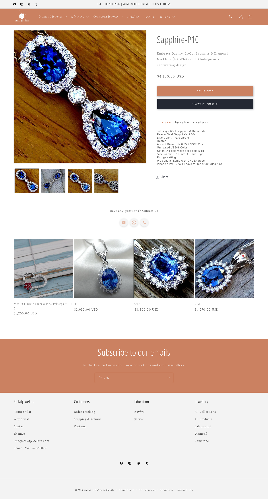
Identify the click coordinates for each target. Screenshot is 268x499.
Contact (19, 426)
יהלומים (139, 412)
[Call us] (144, 222)
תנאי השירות (166, 490)
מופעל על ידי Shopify (103, 490)
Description (164, 122)
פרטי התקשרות (185, 490)
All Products (203, 419)
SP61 (197, 304)
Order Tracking (84, 412)
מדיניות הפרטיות (147, 490)
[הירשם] (168, 378)
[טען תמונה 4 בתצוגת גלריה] (106, 181)
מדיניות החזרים (126, 490)
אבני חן (139, 419)
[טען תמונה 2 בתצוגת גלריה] (53, 181)
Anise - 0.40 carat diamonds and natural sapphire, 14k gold (43, 306)
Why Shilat (21, 419)
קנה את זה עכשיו (205, 104)
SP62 (137, 304)
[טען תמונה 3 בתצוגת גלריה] (80, 181)
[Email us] (124, 222)
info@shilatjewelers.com (31, 441)
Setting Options (200, 122)
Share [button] (164, 177)
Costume (80, 426)
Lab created (203, 426)
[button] (52, 16)
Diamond (201, 434)
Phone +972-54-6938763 (31, 448)
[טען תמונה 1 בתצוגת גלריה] (27, 181)
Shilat (88, 490)
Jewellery (201, 402)
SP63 (76, 304)
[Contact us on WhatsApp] (134, 222)
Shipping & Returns (87, 419)
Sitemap (19, 434)
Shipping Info (181, 122)
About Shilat (22, 412)
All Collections (205, 412)
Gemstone (202, 441)
